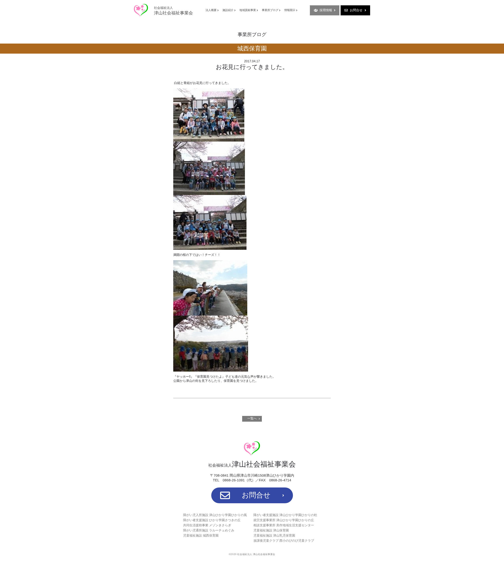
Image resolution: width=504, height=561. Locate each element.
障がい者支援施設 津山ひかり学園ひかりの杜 (285, 515)
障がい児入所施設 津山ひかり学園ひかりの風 (215, 515)
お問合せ (356, 10)
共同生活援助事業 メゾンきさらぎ (207, 525)
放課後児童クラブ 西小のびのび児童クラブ (283, 540)
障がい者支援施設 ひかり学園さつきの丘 (212, 520)
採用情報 (326, 10)
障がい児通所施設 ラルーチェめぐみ (208, 530)
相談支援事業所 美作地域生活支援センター (283, 525)
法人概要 (211, 10)
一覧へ (252, 418)
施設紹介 (227, 10)
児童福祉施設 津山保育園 (271, 530)
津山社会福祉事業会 (173, 10)
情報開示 (289, 10)
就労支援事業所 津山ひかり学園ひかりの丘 (283, 520)
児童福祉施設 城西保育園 (201, 535)
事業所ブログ (270, 10)
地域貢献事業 (247, 10)
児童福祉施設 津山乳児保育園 (274, 535)
